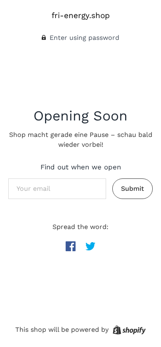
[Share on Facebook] (71, 246)
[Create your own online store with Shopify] (128, 329)
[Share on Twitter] (90, 246)
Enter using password (83, 38)
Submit (132, 188)
